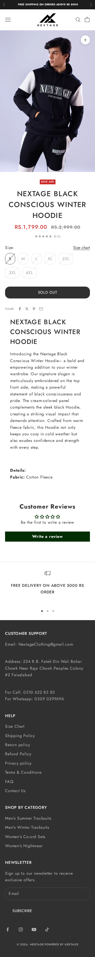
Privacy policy (18, 763)
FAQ (9, 782)
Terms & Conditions (23, 772)
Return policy (17, 745)
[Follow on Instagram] (20, 929)
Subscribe (22, 911)
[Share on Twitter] (27, 309)
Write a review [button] (47, 536)
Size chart (81, 247)
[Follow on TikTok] (47, 929)
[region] (47, 586)
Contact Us (15, 791)
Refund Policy (18, 754)
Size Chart (15, 726)
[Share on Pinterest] (34, 309)
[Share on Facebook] (20, 309)
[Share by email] (41, 309)
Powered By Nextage (61, 944)
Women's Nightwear (24, 846)
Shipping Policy (20, 736)
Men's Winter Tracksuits (27, 827)
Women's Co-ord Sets (25, 837)
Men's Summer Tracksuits (28, 818)
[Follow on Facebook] (7, 929)
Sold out (47, 292)
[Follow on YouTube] (33, 929)
